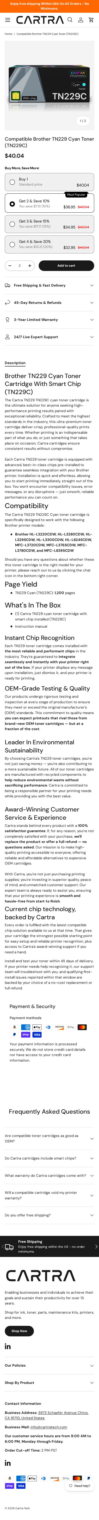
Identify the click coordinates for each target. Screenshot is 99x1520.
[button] (91, 20)
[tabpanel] (49, 681)
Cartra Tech (22, 1508)
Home (8, 34)
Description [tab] (15, 362)
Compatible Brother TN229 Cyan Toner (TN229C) (47, 34)
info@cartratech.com (49, 1427)
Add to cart (66, 266)
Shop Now (19, 1331)
